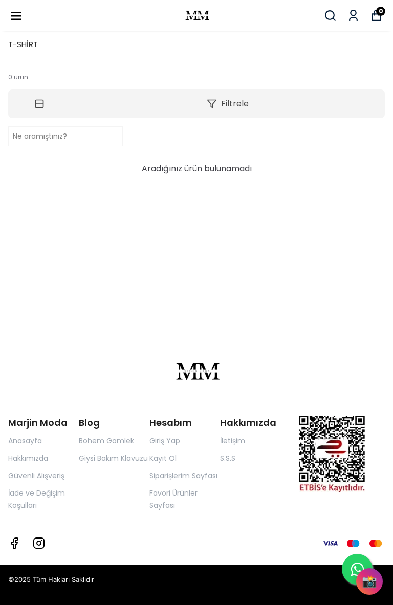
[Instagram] (39, 543)
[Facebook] (14, 543)
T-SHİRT (23, 44)
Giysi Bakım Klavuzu (113, 458)
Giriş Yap (164, 441)
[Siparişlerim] (353, 15)
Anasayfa (25, 441)
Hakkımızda (28, 458)
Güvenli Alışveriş (36, 475)
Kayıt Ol (163, 458)
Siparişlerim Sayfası (183, 475)
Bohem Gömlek (106, 441)
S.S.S (227, 458)
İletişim (232, 441)
